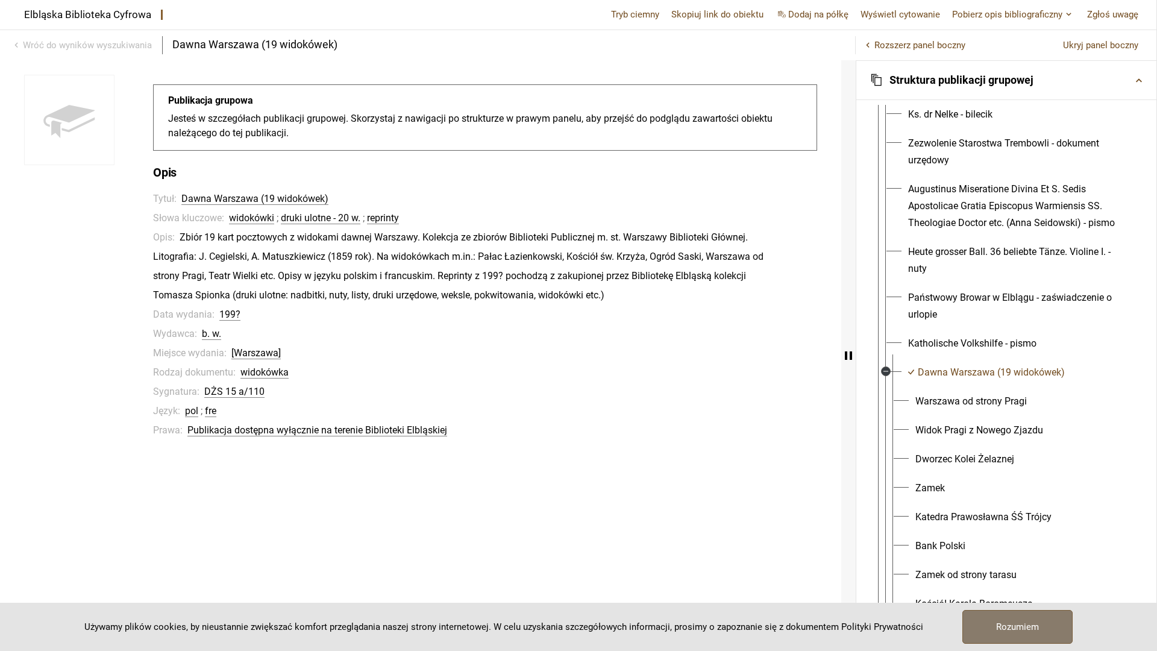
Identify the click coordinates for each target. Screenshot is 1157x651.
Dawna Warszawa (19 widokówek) (254, 198)
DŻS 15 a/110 (234, 391)
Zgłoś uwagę (1112, 14)
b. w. (211, 333)
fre (210, 411)
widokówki (251, 218)
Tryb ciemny (635, 14)
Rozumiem (1017, 626)
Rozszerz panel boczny (919, 45)
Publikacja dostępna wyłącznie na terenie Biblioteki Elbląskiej (317, 430)
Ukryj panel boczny (1100, 45)
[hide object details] (848, 355)
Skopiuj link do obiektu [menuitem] (717, 14)
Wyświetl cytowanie (900, 14)
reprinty (383, 218)
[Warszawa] (256, 353)
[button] (1006, 80)
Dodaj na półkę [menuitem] (818, 14)
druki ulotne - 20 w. (320, 218)
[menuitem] (950, 114)
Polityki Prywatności (882, 626)
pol (191, 411)
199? (229, 314)
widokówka (264, 372)
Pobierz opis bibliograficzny (1007, 14)
